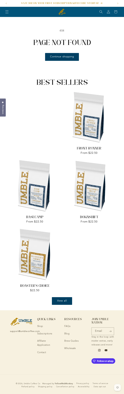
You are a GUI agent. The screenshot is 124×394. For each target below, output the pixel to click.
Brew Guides (71, 341)
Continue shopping (62, 57)
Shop (40, 326)
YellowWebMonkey (64, 384)
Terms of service (100, 383)
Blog (67, 334)
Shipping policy (45, 387)
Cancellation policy (65, 387)
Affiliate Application (43, 343)
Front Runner (89, 148)
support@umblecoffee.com (25, 331)
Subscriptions (44, 334)
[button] (7, 11)
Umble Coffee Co (32, 384)
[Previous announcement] (6, 3)
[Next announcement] (117, 3)
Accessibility (84, 387)
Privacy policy (82, 383)
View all (62, 301)
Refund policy (27, 387)
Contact (41, 352)
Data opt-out (100, 387)
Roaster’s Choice (34, 286)
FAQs (67, 326)
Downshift (89, 217)
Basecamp (34, 217)
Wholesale (70, 348)
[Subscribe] (110, 331)
